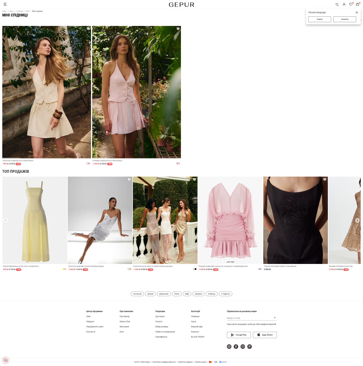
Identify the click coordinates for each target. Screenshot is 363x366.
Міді (187, 294)
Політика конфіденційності (164, 362)
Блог (122, 332)
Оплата (158, 321)
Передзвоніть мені (94, 326)
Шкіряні (198, 294)
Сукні (193, 321)
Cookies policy (200, 362)
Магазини (124, 326)
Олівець (211, 294)
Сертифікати (161, 337)
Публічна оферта (185, 362)
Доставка (160, 316)
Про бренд (124, 316)
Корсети (195, 332)
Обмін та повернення (165, 332)
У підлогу (225, 294)
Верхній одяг (197, 326)
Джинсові (163, 294)
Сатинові (137, 294)
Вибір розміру (161, 326)
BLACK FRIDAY (197, 337)
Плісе (176, 294)
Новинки (195, 316)
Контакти (90, 332)
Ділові (150, 294)
